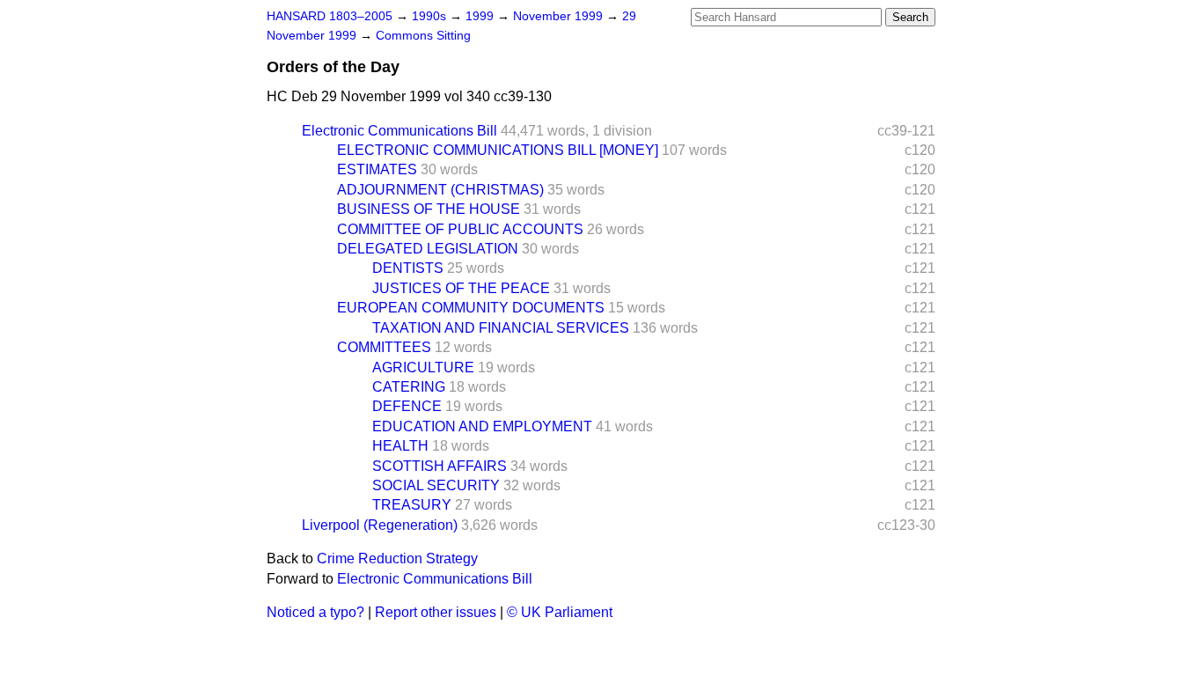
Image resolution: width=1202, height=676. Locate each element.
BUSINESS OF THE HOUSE (428, 209)
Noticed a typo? (315, 612)
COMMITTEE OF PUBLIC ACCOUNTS (460, 229)
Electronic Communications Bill (399, 130)
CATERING (408, 386)
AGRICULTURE (423, 367)
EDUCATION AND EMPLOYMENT (482, 426)
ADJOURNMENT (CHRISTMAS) (440, 189)
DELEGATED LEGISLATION (427, 248)
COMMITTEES (384, 347)
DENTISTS (407, 268)
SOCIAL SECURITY (436, 485)
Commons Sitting (423, 35)
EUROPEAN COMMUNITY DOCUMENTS (471, 307)
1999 (481, 16)
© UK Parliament (559, 612)
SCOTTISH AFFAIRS (439, 466)
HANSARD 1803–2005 (329, 16)
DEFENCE (407, 406)
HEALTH (400, 445)
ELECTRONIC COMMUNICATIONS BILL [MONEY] (497, 150)
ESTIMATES (377, 169)
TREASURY (411, 504)
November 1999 (559, 16)
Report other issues (435, 612)
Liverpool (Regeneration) (380, 525)
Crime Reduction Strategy (397, 558)
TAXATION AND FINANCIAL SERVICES (500, 327)
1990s (431, 16)
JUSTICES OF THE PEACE (461, 288)
